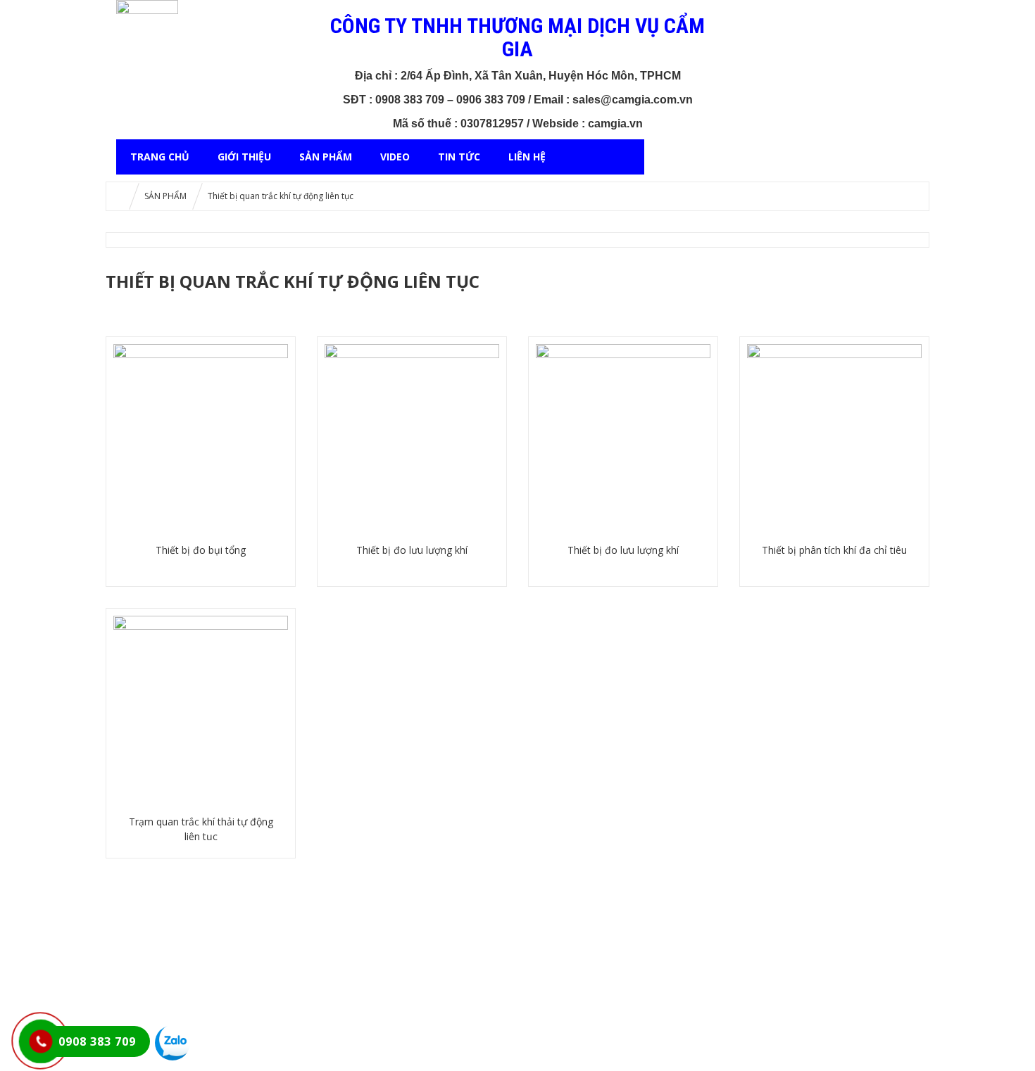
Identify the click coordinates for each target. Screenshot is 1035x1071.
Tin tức (459, 156)
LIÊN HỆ (527, 156)
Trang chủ (159, 156)
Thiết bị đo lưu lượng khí (412, 550)
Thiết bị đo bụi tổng (201, 550)
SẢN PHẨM (325, 156)
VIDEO (395, 156)
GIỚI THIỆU (244, 156)
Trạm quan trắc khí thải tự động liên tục (201, 829)
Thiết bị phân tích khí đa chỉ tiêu (834, 550)
